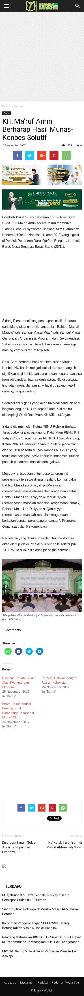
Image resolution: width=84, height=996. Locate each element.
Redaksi (43, 982)
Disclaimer (27, 982)
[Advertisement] (42, 56)
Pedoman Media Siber (66, 982)
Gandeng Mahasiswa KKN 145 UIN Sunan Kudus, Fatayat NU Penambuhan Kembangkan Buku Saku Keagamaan (41, 939)
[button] (77, 6)
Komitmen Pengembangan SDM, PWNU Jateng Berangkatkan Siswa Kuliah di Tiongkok (35, 925)
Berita (18, 106)
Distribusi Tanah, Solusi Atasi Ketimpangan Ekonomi (18, 682)
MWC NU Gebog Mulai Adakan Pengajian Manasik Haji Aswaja (39, 953)
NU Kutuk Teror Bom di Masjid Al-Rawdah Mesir (64, 844)
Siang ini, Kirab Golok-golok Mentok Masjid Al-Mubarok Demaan (40, 911)
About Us (10, 982)
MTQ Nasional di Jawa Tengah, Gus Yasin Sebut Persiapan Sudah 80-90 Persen (35, 897)
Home (6, 106)
